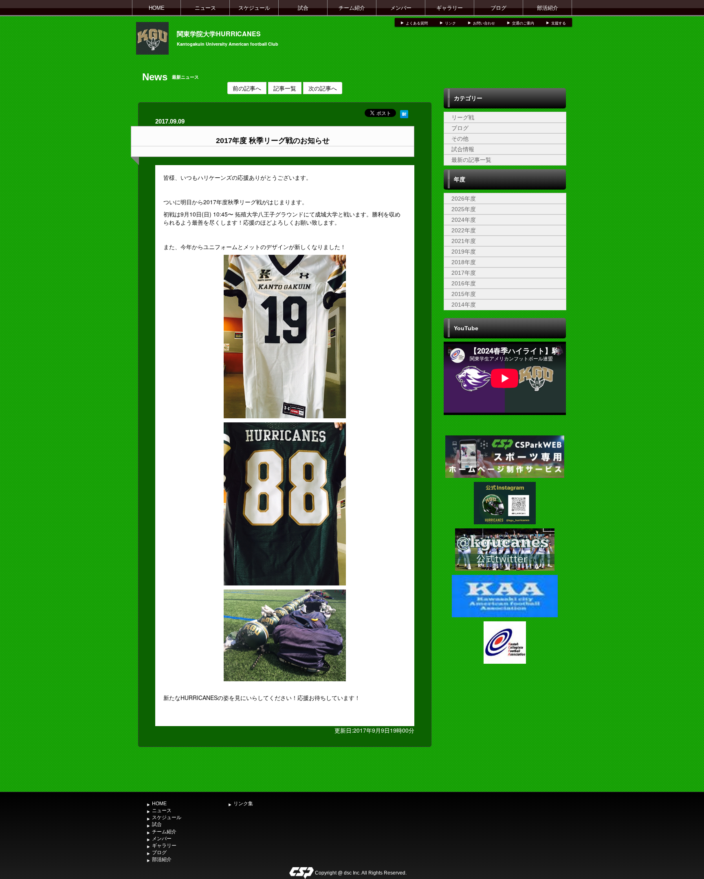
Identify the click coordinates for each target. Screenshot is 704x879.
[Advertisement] (505, 727)
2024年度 (463, 219)
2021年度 (463, 241)
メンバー (400, 8)
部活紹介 (547, 8)
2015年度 (463, 294)
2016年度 (463, 283)
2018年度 (463, 262)
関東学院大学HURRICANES (219, 33)
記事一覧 (284, 88)
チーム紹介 (352, 8)
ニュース (205, 8)
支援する (558, 23)
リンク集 (243, 803)
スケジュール (254, 8)
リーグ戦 (462, 117)
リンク (450, 23)
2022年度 (463, 230)
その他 (460, 138)
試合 (303, 8)
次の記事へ (322, 88)
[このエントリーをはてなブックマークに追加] (404, 113)
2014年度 (463, 304)
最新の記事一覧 (471, 160)
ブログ (498, 8)
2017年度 (463, 272)
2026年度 (463, 198)
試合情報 (462, 149)
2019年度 (463, 251)
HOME (157, 8)
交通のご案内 (523, 23)
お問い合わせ (484, 23)
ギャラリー (449, 8)
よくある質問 (417, 23)
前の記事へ (247, 88)
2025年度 (463, 209)
